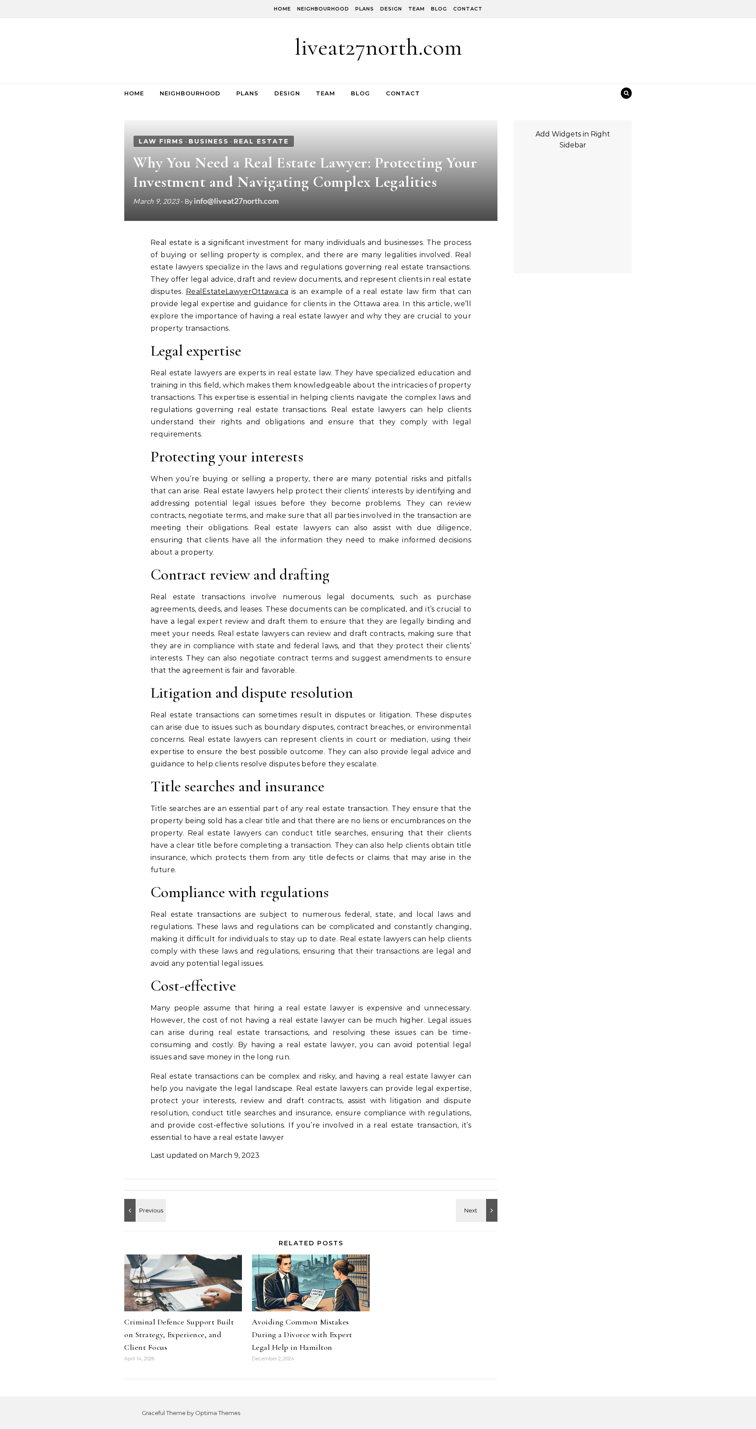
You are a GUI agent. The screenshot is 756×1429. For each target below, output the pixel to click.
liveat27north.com (378, 47)
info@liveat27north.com (236, 201)
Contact (468, 9)
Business (209, 141)
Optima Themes (217, 1412)
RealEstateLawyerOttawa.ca (237, 291)
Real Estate (261, 141)
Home (282, 9)
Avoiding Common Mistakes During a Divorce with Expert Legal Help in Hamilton (302, 1334)
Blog (439, 9)
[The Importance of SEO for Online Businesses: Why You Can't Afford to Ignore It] (477, 1210)
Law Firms (161, 141)
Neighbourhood (323, 9)
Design (391, 9)
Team (416, 9)
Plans (364, 9)
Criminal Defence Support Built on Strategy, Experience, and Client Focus (179, 1334)
